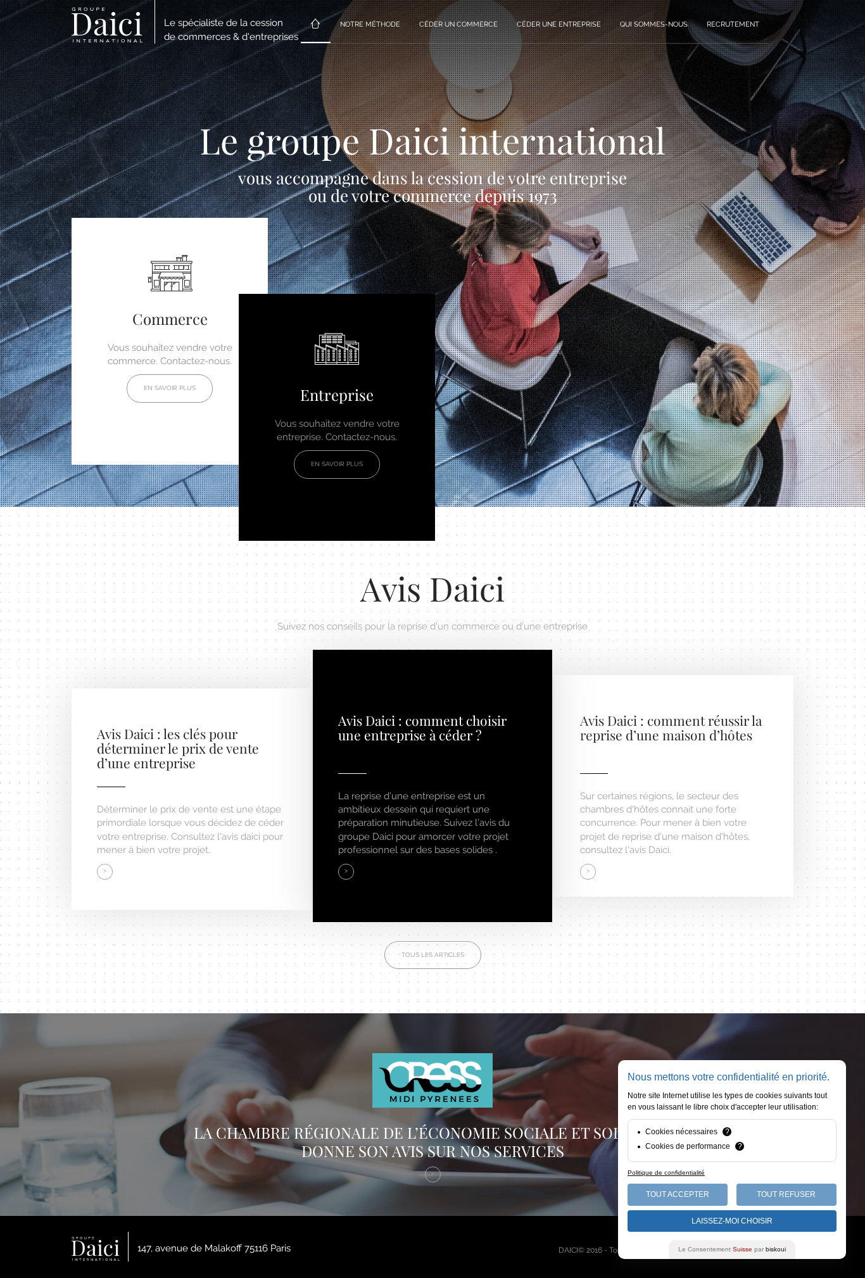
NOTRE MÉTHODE (370, 24)
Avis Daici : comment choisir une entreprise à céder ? (422, 727)
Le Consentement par (732, 1249)
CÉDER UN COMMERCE (458, 24)
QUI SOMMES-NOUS (654, 24)
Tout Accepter (677, 1194)
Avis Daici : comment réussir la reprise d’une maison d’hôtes (671, 727)
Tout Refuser (786, 1194)
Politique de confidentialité (666, 1172)
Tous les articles (432, 954)
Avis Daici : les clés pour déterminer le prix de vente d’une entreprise (178, 747)
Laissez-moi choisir (732, 1221)
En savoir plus (170, 387)
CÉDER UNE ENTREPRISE (559, 24)
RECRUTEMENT (733, 24)
